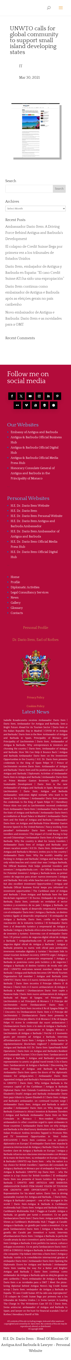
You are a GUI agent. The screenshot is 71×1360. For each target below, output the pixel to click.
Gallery (16, 602)
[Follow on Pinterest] (57, 396)
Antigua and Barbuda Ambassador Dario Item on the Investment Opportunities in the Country (35, 756)
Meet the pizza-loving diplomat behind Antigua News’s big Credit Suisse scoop (35, 1286)
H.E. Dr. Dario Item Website (30, 505)
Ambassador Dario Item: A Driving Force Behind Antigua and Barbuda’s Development (34, 233)
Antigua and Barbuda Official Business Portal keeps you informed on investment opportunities (35, 887)
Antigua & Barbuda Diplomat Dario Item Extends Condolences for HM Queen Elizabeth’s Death (35, 1090)
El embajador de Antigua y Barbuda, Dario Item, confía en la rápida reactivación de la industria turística (35, 919)
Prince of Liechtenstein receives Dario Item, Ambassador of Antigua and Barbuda (35, 766)
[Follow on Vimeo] (26, 405)
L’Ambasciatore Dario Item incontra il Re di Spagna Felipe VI (35, 1008)
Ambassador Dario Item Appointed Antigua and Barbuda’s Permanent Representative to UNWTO (35, 1079)
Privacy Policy (35, 697)
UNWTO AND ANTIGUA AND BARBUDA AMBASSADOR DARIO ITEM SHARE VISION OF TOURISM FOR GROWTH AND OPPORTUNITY (35, 1186)
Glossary (17, 608)
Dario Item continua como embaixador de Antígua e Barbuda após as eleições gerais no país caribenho (35, 1275)
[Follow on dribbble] (53, 405)
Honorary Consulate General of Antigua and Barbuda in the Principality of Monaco (33, 473)
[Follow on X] (21, 396)
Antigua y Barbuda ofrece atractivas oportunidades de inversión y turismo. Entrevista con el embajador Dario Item (35, 934)
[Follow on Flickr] (17, 405)
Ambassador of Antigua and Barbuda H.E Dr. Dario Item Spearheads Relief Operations (35, 1047)
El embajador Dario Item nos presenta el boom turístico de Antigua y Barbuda (35, 1179)
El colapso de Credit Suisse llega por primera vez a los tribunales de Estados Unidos (34, 253)
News (15, 597)
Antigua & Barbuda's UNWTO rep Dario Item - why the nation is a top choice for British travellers (35, 1161)
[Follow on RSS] (35, 405)
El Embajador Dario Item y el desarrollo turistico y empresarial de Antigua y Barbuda (35, 926)
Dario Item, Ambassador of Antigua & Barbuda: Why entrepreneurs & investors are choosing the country (35, 745)
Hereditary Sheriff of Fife (26, 1314)
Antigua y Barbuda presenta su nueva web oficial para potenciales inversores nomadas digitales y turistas (35, 948)
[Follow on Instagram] (39, 396)
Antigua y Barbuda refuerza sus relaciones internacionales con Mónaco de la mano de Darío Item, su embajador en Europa (35, 1154)
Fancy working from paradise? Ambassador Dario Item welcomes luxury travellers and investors (35, 830)
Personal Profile (35, 628)
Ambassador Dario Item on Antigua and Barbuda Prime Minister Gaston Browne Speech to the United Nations (35, 823)
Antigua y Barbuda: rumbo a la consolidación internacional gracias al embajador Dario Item (35, 1257)
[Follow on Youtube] (30, 396)
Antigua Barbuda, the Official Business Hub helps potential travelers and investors (35, 866)
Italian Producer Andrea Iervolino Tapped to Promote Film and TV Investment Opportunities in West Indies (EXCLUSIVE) (35, 1136)
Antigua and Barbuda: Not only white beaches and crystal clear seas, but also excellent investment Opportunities (35, 880)
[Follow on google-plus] (44, 405)
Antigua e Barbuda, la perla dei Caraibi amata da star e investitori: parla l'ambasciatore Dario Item (35, 1240)
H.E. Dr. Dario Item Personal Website (36, 516)
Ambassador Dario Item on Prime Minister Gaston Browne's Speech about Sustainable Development (35, 781)
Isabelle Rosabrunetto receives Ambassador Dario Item (34, 720)
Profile (15, 582)
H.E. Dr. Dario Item (24, 511)
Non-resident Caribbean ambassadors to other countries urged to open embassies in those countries (35, 1122)
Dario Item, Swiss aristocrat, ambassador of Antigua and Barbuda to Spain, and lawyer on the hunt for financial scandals (35, 1307)
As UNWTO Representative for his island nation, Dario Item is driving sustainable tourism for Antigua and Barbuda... (35, 1193)
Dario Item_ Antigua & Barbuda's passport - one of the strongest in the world (35, 1200)
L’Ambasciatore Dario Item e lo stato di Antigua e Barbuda (35, 1026)
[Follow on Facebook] (12, 396)
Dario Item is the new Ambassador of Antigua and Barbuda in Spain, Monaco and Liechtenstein (35, 788)
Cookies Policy (35, 706)
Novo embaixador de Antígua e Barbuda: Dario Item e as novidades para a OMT (33, 319)
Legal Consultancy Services (30, 592)
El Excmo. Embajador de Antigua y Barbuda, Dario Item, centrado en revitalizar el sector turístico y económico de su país (35, 902)
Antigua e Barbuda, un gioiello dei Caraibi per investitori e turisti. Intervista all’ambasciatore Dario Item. (35, 1232)
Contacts (17, 613)
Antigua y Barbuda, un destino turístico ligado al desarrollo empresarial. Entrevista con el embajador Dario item (35, 909)
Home (15, 577)
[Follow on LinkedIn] (48, 396)
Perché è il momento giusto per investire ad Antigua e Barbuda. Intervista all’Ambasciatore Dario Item (35, 1037)
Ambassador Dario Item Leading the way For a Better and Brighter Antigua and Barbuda (35, 1268)
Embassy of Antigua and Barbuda (34, 432)
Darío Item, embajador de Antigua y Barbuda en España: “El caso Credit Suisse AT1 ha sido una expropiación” (34, 273)
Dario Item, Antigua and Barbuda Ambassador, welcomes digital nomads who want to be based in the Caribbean (35, 795)
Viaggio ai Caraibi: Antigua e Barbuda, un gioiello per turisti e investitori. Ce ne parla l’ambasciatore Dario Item (35, 1215)
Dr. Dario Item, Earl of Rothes (35, 640)
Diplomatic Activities (25, 587)
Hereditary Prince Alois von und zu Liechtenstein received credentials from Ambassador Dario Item (35, 805)
